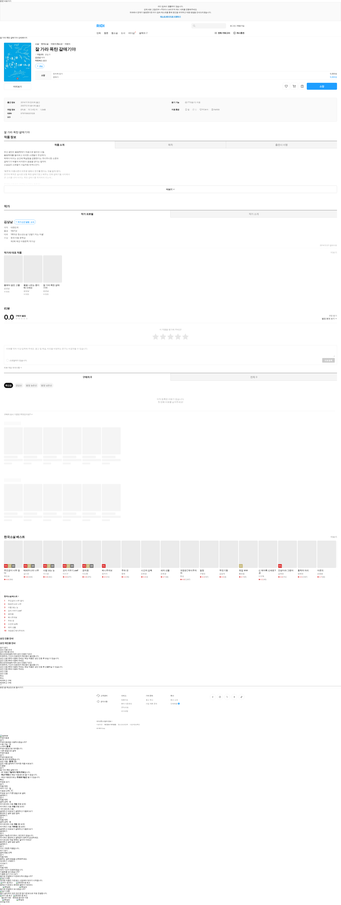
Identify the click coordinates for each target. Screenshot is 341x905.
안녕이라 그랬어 (285, 570)
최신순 (8, 385)
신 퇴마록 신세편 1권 (267, 571)
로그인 (237, 26)
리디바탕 (124, 711)
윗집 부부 (243, 570)
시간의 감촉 (146, 570)
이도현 (85, 573)
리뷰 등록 (328, 360)
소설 (37, 44)
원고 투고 (149, 700)
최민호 (7, 576)
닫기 (6, 850)
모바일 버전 (4, 902)
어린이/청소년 (56, 44)
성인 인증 (4, 671)
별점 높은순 (31, 385)
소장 (322, 86)
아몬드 (320, 570)
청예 (123, 573)
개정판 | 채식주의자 (188, 571)
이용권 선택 (4, 791)
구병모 (202, 573)
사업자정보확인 (135, 724)
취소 (2, 676)
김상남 (38, 57)
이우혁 (261, 576)
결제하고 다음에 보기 (24, 811)
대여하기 (3, 861)
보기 (2, 850)
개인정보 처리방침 (110, 724)
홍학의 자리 (303, 570)
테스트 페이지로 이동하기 (170, 16)
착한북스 (38, 60)
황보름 (242, 573)
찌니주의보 (107, 570)
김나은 (26, 573)
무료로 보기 (4, 793)
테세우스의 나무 (31, 570)
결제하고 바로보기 (7, 811)
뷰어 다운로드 (126, 704)
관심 (41, 66)
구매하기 (11, 861)
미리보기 (17, 86)
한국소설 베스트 (10, 596)
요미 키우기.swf (70, 570)
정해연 (300, 573)
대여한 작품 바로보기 (24, 763)
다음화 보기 (4, 874)
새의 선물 (165, 570)
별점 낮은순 (46, 385)
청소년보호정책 (123, 724)
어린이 (67, 44)
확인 (2, 780)
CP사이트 (125, 707)
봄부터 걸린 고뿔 (12, 285)
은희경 (144, 573)
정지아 (104, 573)
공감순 (19, 385)
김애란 (281, 573)
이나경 (46, 573)
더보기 (334, 252)
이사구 (65, 573)
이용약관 (99, 724)
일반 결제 (16, 813)
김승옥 (222, 573)
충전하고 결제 (5, 813)
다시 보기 (14, 874)
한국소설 (44, 44)
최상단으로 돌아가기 (14, 687)
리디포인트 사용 (7, 809)
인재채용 (173, 704)
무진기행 (223, 570)
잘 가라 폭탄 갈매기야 (51, 286)
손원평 (320, 573)
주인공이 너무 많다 (12, 571)
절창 (202, 570)
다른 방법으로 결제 (8, 751)
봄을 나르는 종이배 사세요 (31, 286)
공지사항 (104, 701)
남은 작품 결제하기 (7, 763)
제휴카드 (124, 700)
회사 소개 (174, 700)
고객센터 (104, 696)
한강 (182, 576)
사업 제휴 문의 (151, 704)
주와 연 (124, 570)
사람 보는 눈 (49, 570)
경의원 (85, 570)
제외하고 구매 (5, 680)
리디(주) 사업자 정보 (104, 721)
